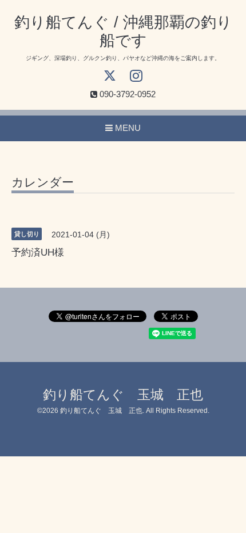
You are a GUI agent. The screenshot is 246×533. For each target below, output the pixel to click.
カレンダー (42, 182)
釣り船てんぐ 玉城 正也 (123, 395)
